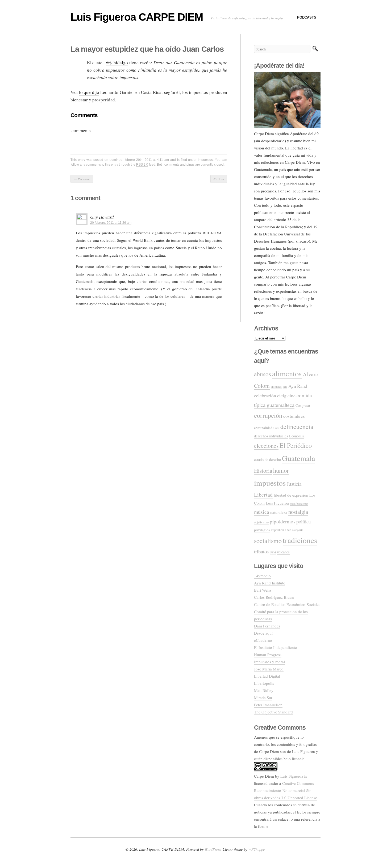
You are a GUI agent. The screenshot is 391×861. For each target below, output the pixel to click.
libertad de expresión (291, 495)
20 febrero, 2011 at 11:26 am (110, 223)
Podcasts (306, 17)
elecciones (266, 445)
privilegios (262, 529)
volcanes (283, 551)
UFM (273, 552)
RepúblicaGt (278, 530)
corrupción (268, 415)
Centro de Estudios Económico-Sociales (287, 604)
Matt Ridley (263, 690)
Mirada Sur (263, 697)
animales (276, 387)
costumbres (294, 416)
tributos (261, 551)
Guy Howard (102, 217)
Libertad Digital (267, 676)
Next (218, 178)
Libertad (263, 494)
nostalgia (298, 511)
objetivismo (261, 522)
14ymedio (262, 575)
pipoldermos (282, 521)
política (303, 521)
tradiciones (300, 540)
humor (281, 470)
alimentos (287, 373)
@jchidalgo (117, 62)
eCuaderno (263, 640)
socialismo (268, 540)
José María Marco (269, 668)
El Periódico (296, 445)
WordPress (213, 849)
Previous (81, 178)
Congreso (303, 405)
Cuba (276, 428)
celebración (265, 395)
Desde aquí (263, 633)
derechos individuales (271, 435)
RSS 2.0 (142, 164)
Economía (296, 435)
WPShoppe (256, 849)
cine (292, 395)
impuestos (205, 160)
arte (285, 387)
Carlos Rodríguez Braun (274, 597)
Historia (263, 470)
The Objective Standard (273, 711)
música (261, 511)
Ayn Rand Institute (269, 583)
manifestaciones (299, 503)
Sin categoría (295, 530)
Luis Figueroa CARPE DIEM (136, 17)
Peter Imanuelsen (268, 704)
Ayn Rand (297, 386)
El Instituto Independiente (275, 647)
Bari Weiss (263, 590)
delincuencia (296, 426)
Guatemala (298, 458)
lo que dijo (89, 92)
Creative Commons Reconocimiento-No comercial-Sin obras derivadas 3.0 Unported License (285, 790)
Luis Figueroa (277, 503)
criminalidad (263, 427)
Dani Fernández (267, 625)
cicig (281, 395)
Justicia (294, 483)
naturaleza (278, 512)
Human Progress (267, 654)
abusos (262, 374)
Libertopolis (264, 683)
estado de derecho (267, 459)
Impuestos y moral (269, 661)
